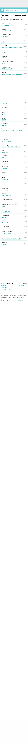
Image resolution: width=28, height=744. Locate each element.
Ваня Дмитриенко (6, 47)
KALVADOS (4, 222)
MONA (3, 41)
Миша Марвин (5, 163)
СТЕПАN (3, 244)
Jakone (3, 25)
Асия (5, 52)
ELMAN (3, 217)
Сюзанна (21, 47)
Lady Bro (18, 238)
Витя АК (9, 233)
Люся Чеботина (6, 109)
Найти (25, 10)
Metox (3, 130)
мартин (3, 136)
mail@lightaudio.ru (22, 285)
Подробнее (20, 300)
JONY (10, 31)
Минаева (8, 141)
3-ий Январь (5, 228)
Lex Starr (4, 233)
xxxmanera (4, 190)
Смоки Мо (4, 152)
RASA (3, 63)
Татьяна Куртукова (7, 68)
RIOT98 (3, 211)
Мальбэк (15, 47)
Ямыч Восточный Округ (8, 238)
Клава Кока (4, 31)
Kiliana (8, 25)
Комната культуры (17, 74)
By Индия (4, 103)
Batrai (3, 201)
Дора (3, 114)
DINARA (3, 119)
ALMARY (3, 125)
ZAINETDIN (10, 146)
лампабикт (4, 179)
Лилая (3, 141)
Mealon (8, 211)
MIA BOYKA (4, 36)
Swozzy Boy (21, 130)
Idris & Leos (4, 168)
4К (2, 184)
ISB (2, 52)
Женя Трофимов (6, 74)
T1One (3, 206)
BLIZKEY (3, 58)
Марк (7, 130)
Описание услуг (5, 293)
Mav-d (9, 58)
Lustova (3, 174)
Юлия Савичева (6, 195)
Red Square (17, 146)
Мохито (3, 146)
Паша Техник (13, 130)
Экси (2, 157)
